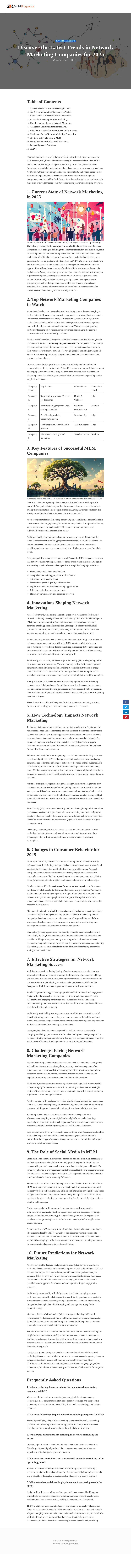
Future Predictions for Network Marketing (49, 141)
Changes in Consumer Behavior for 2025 (48, 127)
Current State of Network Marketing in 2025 (50, 108)
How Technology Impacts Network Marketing (51, 123)
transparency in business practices (58, 502)
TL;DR (33, 149)
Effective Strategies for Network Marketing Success (53, 130)
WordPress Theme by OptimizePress (65, 1544)
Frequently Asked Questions (43, 145)
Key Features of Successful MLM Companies (50, 115)
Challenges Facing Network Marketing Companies (53, 134)
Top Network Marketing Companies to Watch (50, 112)
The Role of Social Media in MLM (45, 138)
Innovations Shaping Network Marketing (48, 119)
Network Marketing (65, 41)
